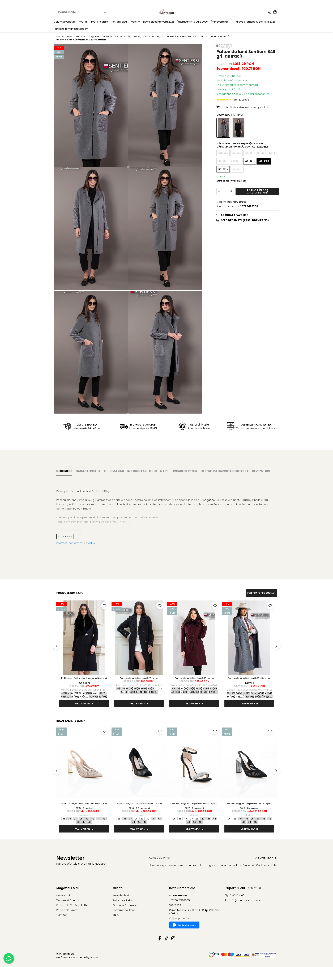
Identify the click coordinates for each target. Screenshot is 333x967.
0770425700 (236, 895)
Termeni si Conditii (67, 900)
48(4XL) (264, 161)
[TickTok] (167, 938)
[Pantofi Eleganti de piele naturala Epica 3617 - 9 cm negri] (194, 763)
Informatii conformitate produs (75, 543)
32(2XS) (223, 153)
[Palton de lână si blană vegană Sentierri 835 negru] (84, 637)
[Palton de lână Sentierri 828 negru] (139, 637)
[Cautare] (105, 12)
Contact (61, 915)
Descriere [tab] (64, 471)
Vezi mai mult (65, 536)
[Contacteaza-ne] (269, 12)
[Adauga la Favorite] (104, 605)
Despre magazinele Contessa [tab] (225, 471)
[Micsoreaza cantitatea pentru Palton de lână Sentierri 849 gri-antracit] (218, 191)
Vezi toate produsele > (261, 593)
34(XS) (236, 153)
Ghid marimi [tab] (114, 471)
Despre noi (63, 895)
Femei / (137, 36)
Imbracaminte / (152, 36)
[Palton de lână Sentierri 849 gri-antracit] (91, 105)
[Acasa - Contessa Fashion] (166, 12)
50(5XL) (223, 169)
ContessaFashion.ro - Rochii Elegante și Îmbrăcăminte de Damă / (94, 36)
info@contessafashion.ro (245, 900)
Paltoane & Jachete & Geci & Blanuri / (183, 36)
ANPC (116, 915)
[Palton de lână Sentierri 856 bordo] (194, 637)
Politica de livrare (66, 910)
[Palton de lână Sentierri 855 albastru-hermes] (249, 637)
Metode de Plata (123, 895)
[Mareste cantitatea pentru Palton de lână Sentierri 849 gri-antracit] (231, 191)
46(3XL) (250, 161)
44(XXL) (236, 161)
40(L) (271, 153)
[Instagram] (173, 938)
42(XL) (222, 161)
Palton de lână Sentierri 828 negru (139, 678)
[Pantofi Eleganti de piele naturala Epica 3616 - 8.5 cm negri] (139, 763)
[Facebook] (160, 938)
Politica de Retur (123, 900)
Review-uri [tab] (261, 471)
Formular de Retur (124, 910)
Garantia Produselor (125, 905)
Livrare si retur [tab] (184, 471)
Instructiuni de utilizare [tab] (147, 471)
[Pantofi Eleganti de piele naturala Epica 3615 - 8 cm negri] (249, 763)
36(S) (248, 153)
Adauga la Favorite (234, 215)
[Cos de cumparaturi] (275, 12)
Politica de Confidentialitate (260, 865)
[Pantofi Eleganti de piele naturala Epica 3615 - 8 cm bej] (84, 763)
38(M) (260, 153)
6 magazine (207, 500)
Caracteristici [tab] (88, 471)
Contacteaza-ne (186, 925)
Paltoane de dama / (218, 36)
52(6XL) (237, 169)
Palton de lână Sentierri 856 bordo (194, 678)
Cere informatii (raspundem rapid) (245, 220)
